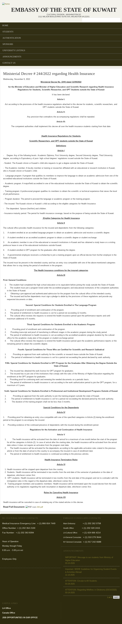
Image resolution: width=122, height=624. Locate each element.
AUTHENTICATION (12, 38)
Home (5, 25)
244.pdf (41, 507)
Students (8, 31)
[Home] (6, 4)
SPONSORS (6, 44)
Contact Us (9, 63)
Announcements (12, 56)
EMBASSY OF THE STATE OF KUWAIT (64, 10)
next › (116, 597)
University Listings (14, 50)
